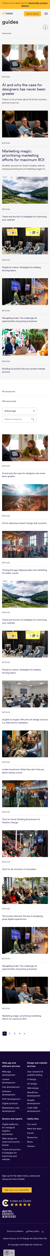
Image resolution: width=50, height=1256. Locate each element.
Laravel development (8, 1081)
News (30, 1141)
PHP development (11, 1099)
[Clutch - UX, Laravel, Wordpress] (16, 1203)
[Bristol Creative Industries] (9, 1214)
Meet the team (34, 1128)
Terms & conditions (15, 1231)
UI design (31, 1079)
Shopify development (33, 1102)
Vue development (11, 1087)
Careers (31, 1146)
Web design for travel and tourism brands (11, 1141)
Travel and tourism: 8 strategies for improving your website (11, 1154)
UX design (32, 1083)
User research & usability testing (35, 1073)
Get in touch (32, 13)
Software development (8, 1093)
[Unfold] (7, 13)
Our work (32, 1124)
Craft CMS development (33, 1109)
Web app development (8, 1073)
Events (30, 1133)
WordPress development (33, 1094)
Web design (33, 1088)
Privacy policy (33, 1231)
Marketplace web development (10, 1109)
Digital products (10, 1103)
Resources (32, 1137)
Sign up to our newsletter (16, 1190)
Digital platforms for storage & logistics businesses (10, 1129)
